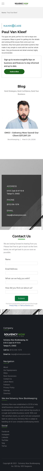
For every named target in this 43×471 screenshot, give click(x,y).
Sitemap (6, 390)
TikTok (4, 446)
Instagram (5, 434)
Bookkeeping (13, 139)
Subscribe (14, 72)
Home (4, 12)
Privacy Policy (8, 388)
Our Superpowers (10, 370)
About (5, 367)
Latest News (8, 382)
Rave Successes (9, 376)
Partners (6, 385)
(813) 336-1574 (16, 350)
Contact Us (7, 379)
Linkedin (5, 437)
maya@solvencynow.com (20, 354)
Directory (6, 393)
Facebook (5, 432)
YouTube (5, 440)
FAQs (5, 373)
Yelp (3, 443)
